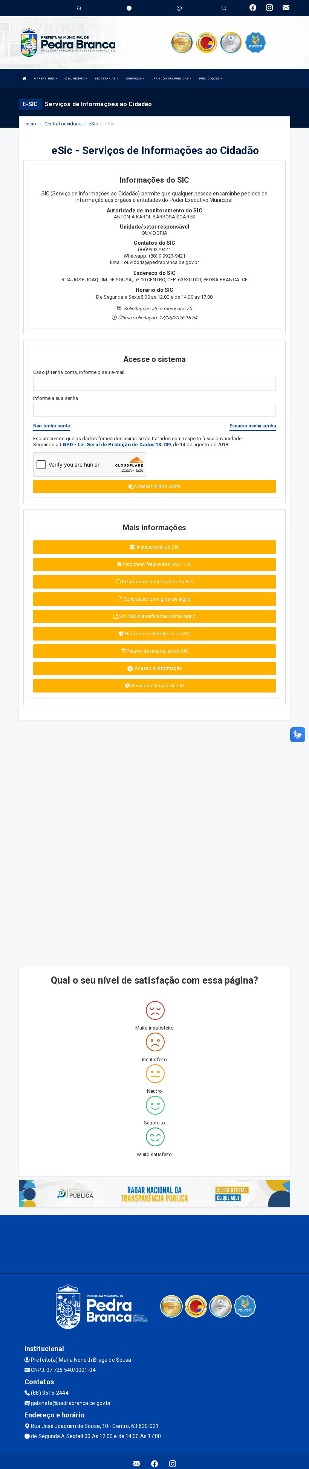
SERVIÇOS (134, 78)
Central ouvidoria (63, 124)
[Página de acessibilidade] (179, 8)
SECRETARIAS (105, 78)
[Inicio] (24, 78)
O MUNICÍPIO (75, 78)
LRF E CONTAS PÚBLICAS (170, 78)
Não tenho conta (51, 426)
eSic (93, 124)
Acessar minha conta (157, 486)
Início (30, 124)
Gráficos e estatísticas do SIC (157, 633)
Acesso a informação (157, 668)
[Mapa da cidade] (154, 1243)
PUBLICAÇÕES (209, 78)
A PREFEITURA (44, 78)
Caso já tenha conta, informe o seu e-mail (78, 372)
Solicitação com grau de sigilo (156, 599)
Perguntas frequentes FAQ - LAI (157, 564)
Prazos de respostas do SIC (156, 651)
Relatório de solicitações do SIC (157, 581)
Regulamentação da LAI (157, 685)
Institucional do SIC (157, 547)
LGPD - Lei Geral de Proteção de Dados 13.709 (115, 444)
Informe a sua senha (55, 398)
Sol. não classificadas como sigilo (157, 616)
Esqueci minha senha (252, 426)
